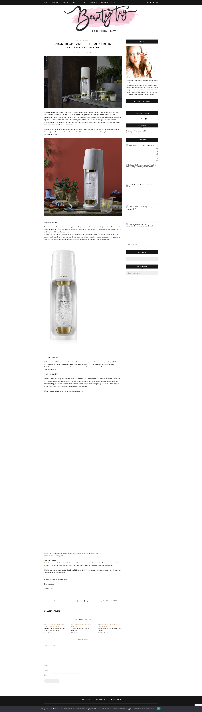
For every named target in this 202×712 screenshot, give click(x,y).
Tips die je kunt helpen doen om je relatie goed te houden (55, 629)
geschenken (84, 227)
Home (46, 2)
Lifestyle (93, 2)
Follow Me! (129, 133)
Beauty (55, 2)
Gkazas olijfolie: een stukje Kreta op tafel (157, 149)
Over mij (104, 2)
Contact (115, 2)
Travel (74, 2)
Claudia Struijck (110, 601)
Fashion (65, 2)
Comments (57, 601)
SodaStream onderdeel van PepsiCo (56, 563)
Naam (46, 665)
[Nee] (199, 709)
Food (83, 2)
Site (45, 675)
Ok (158, 709)
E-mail (46, 670)
